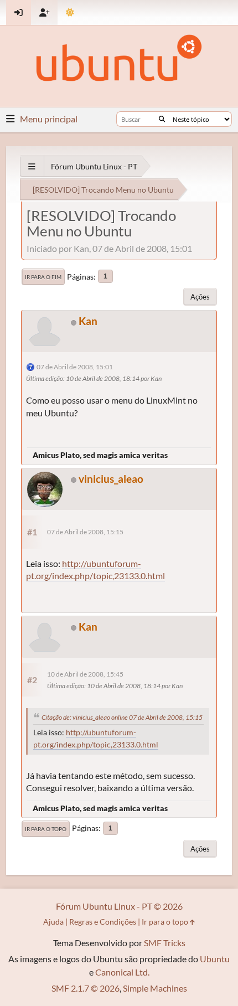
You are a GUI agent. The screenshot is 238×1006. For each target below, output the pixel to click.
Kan (88, 320)
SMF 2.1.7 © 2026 (85, 988)
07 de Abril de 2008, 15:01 (75, 366)
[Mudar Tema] (70, 12)
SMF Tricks (164, 942)
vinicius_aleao (111, 478)
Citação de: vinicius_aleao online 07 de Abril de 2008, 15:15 (122, 717)
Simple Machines (155, 988)
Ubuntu (215, 958)
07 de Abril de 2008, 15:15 (85, 531)
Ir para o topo (45, 829)
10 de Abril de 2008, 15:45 (85, 674)
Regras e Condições (102, 921)
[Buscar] (161, 119)
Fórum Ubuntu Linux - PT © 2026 (119, 906)
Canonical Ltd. (122, 972)
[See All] (31, 166)
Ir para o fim (43, 277)
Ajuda (53, 921)
